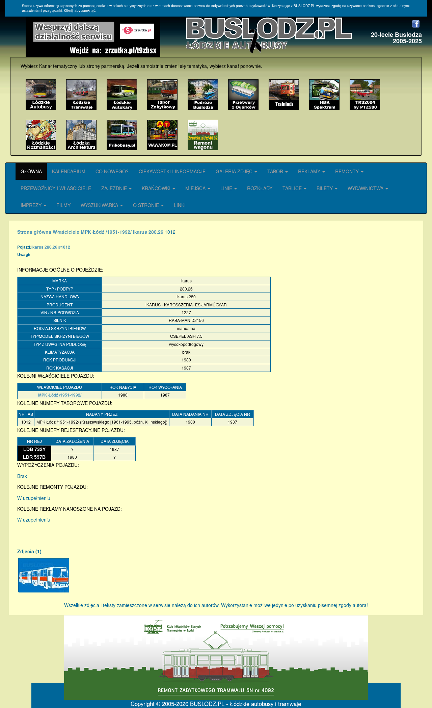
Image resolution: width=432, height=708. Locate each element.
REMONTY (347, 171)
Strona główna (34, 231)
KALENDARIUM (68, 171)
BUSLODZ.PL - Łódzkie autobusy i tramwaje (245, 704)
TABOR (276, 171)
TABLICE (292, 188)
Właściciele (66, 231)
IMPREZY (32, 205)
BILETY (325, 188)
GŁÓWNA (31, 171)
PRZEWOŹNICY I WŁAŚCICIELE (56, 188)
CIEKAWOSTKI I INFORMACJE (172, 171)
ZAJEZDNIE (114, 188)
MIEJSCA (196, 188)
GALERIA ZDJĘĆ (235, 171)
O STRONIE (146, 205)
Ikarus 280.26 (148, 231)
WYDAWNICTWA (366, 188)
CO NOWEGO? (112, 171)
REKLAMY (310, 171)
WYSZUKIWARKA (100, 205)
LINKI (180, 205)
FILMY (63, 205)
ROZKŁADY (259, 188)
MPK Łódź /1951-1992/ (106, 231)
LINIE (227, 188)
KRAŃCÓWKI (157, 188)
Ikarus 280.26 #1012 (50, 247)
